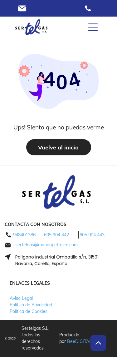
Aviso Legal (21, 298)
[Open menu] (93, 27)
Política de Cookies (28, 311)
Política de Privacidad (31, 305)
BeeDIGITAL (79, 341)
